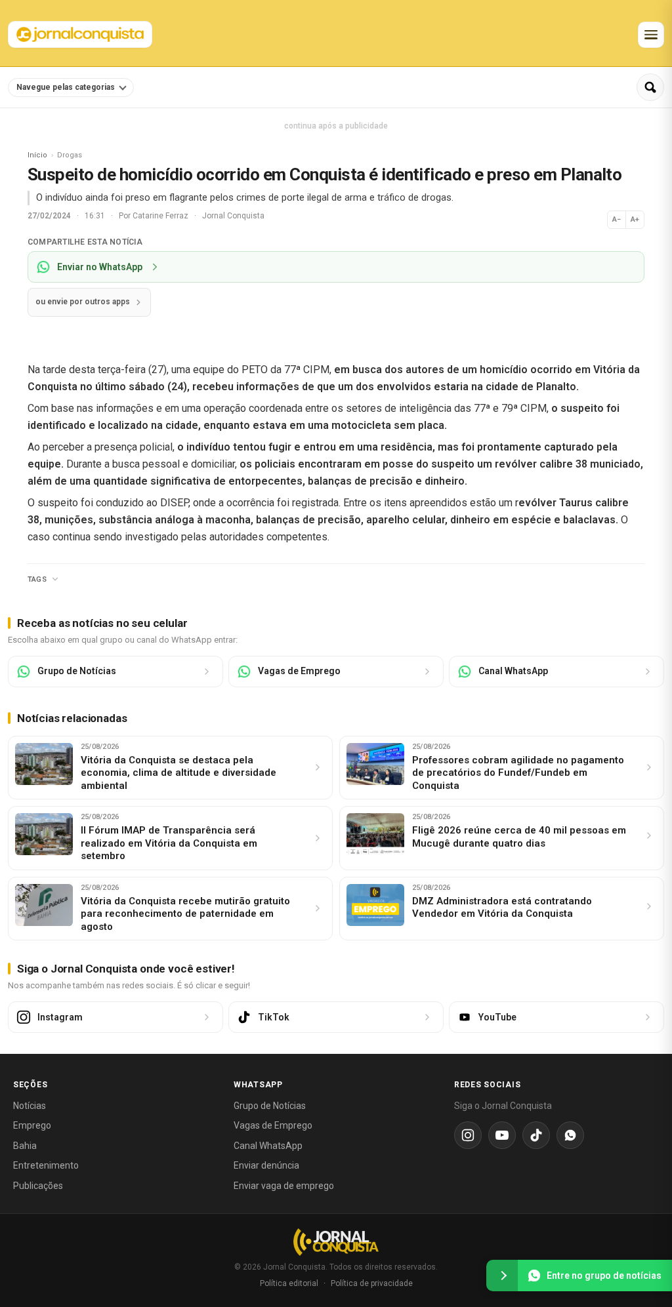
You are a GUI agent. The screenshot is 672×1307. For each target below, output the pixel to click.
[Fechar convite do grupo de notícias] (502, 1275)
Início (37, 155)
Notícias (29, 1105)
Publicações (38, 1185)
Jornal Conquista (233, 215)
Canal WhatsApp (268, 1145)
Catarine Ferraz (161, 215)
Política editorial (289, 1283)
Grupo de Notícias (270, 1105)
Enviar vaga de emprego (284, 1185)
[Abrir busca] (650, 87)
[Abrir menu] (651, 35)
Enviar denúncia (266, 1165)
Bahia (25, 1145)
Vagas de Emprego (273, 1125)
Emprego (32, 1125)
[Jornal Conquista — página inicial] (336, 1241)
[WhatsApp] (570, 1135)
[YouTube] (502, 1135)
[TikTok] (536, 1135)
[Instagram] (468, 1135)
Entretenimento (46, 1165)
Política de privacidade (372, 1283)
